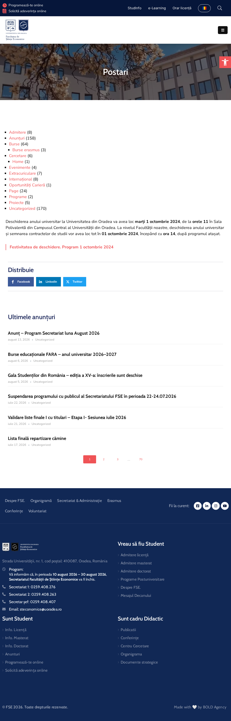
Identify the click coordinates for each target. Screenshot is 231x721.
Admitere (17, 132)
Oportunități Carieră (27, 185)
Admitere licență (134, 555)
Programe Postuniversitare (142, 579)
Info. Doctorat (16, 646)
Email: (35, 609)
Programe (18, 196)
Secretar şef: (32, 602)
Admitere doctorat (136, 571)
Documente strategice (139, 662)
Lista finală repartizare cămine (37, 438)
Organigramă (41, 500)
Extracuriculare (22, 173)
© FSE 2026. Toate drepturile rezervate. (35, 707)
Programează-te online (24, 662)
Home (17, 161)
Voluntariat (37, 511)
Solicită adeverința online (27, 11)
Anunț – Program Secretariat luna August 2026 (53, 333)
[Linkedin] (207, 506)
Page (13, 191)
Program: (16, 569)
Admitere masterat (136, 563)
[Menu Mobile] (223, 30)
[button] (225, 62)
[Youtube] (225, 506)
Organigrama (131, 654)
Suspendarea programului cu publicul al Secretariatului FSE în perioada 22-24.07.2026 (92, 396)
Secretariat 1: (32, 587)
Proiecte (16, 202)
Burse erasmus (26, 150)
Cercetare (17, 155)
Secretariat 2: (32, 594)
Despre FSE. (15, 500)
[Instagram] (216, 506)
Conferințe (14, 511)
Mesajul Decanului (136, 595)
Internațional (20, 179)
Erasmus (114, 500)
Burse (14, 144)
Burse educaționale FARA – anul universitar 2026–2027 (62, 354)
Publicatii (128, 629)
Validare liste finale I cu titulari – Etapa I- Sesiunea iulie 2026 (67, 417)
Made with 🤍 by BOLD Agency (200, 707)
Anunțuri (17, 138)
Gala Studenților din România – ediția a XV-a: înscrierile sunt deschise (75, 375)
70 (140, 459)
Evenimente (19, 167)
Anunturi (12, 654)
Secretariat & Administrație (79, 500)
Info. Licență (15, 629)
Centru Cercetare (135, 646)
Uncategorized (22, 208)
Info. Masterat (16, 638)
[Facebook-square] (198, 506)
